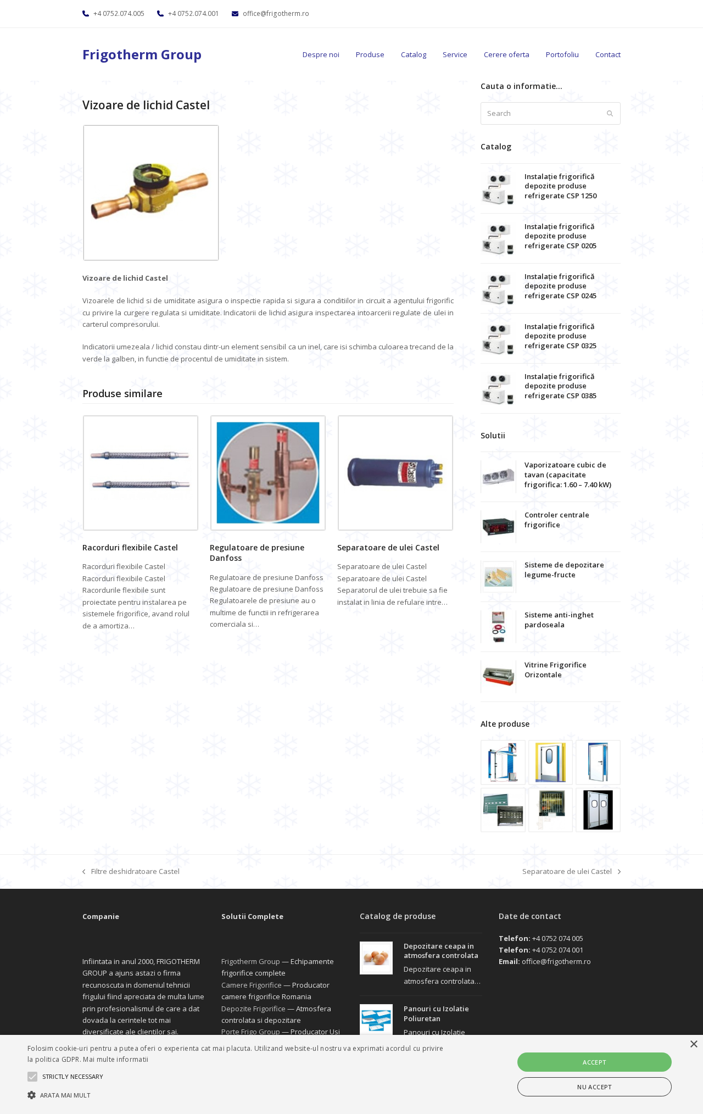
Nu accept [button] (594, 1087)
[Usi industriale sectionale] (503, 809)
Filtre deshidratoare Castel (131, 871)
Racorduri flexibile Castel (130, 547)
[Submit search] (610, 113)
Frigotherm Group (142, 54)
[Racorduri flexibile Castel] (140, 472)
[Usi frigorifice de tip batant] (550, 761)
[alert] (351, 1074)
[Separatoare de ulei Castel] (395, 472)
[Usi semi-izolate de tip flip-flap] (598, 809)
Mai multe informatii (115, 1059)
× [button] (693, 1044)
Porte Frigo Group (250, 1032)
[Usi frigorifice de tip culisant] (503, 761)
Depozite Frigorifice (253, 1008)
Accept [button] (594, 1062)
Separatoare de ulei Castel (388, 547)
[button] (238, 1094)
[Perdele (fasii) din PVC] (550, 809)
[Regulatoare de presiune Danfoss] (268, 472)
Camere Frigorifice (251, 985)
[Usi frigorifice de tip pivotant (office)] (598, 761)
